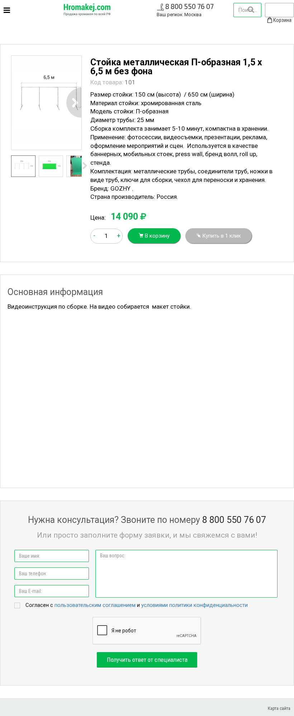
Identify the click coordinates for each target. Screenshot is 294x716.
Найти (250, 9)
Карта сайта (279, 708)
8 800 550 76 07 (189, 6)
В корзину (156, 236)
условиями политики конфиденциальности (194, 605)
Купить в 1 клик (221, 236)
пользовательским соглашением (95, 605)
